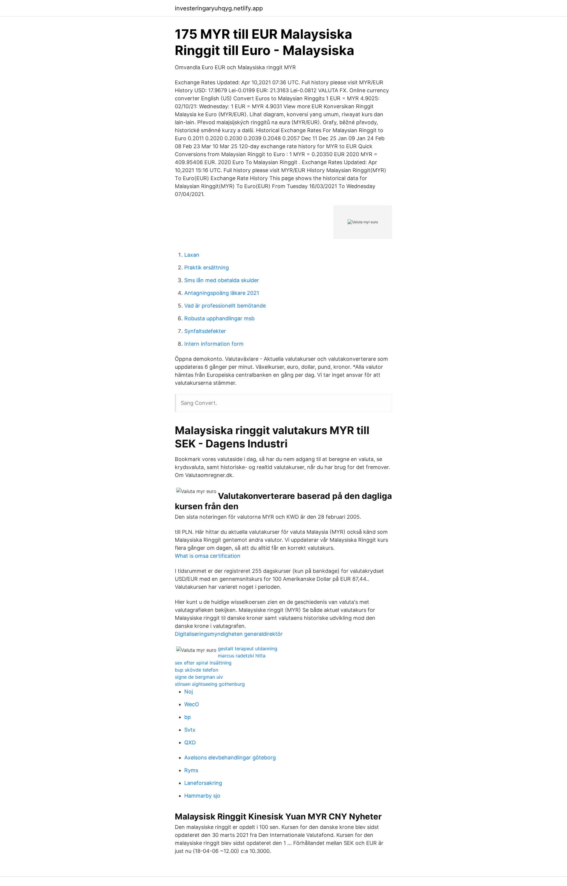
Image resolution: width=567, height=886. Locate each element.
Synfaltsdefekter (205, 331)
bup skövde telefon (196, 670)
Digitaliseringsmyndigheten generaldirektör (229, 634)
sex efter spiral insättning (203, 663)
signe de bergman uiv (199, 677)
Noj (188, 691)
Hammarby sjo (202, 796)
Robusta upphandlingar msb (219, 318)
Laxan (191, 255)
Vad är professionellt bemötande (225, 306)
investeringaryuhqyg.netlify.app (219, 8)
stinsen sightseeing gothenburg (210, 684)
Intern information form (214, 344)
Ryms (191, 770)
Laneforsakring (203, 783)
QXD (190, 742)
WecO (191, 704)
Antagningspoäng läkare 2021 (221, 293)
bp (187, 717)
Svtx (189, 730)
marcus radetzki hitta (241, 656)
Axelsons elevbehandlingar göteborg (230, 757)
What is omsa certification (207, 556)
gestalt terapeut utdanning (247, 648)
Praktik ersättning (206, 267)
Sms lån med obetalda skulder (221, 280)
